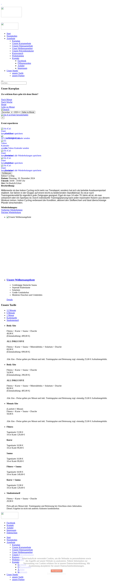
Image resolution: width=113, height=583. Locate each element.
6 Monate (11, 313)
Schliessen (6, 173)
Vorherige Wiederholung (11, 210)
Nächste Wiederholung (11, 212)
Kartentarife (12, 318)
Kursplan (16, 41)
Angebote (11, 38)
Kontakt (15, 58)
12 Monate (11, 310)
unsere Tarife (17, 73)
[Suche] (5, 109)
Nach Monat (6, 99)
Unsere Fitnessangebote (22, 46)
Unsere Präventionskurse (23, 51)
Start (9, 33)
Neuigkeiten (12, 36)
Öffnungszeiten (24, 63)
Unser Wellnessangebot (22, 48)
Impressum (22, 68)
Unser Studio (12, 70)
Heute (3, 104)
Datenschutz (12, 533)
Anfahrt (21, 66)
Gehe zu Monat (8, 107)
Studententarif (13, 320)
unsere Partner (18, 75)
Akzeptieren (56, 571)
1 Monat (10, 315)
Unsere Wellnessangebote (21, 279)
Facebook (22, 61)
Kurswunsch (17, 53)
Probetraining (18, 56)
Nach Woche (6, 102)
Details (10, 299)
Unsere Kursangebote (21, 43)
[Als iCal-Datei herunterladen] (14, 115)
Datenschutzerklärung (56, 573)
